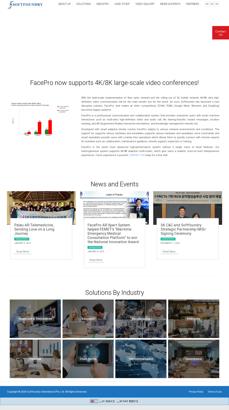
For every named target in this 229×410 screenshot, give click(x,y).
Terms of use (215, 391)
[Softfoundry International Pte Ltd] (25, 4)
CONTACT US (136, 155)
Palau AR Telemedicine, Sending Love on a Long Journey (34, 229)
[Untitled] (43, 119)
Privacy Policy (196, 391)
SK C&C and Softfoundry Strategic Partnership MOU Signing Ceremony (183, 229)
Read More (22, 251)
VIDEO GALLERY (145, 4)
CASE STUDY (122, 4)
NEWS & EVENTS (170, 4)
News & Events (22, 239)
